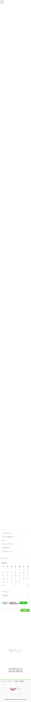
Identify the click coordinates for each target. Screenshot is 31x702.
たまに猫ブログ (6, 547)
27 (7, 582)
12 (3, 575)
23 (19, 579)
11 (27, 572)
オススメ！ (5, 540)
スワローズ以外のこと (8, 536)
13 (7, 575)
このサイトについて (7, 551)
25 (27, 579)
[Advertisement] (15, 631)
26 (3, 582)
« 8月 (2, 585)
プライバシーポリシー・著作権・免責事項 (12, 681)
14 (11, 575)
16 (19, 575)
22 (15, 579)
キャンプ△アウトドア (8, 544)
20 (7, 579)
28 (11, 582)
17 (23, 575)
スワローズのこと (7, 533)
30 (19, 582)
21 (11, 579)
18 (27, 575)
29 (15, 582)
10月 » (28, 585)
